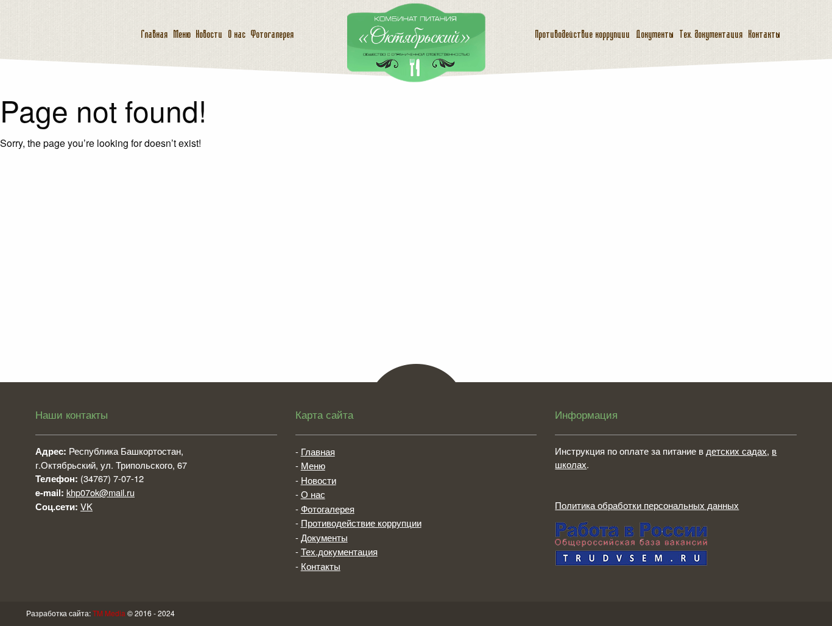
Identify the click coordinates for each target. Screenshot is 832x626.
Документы (655, 34)
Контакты (764, 34)
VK (86, 506)
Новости (209, 34)
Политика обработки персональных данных (647, 505)
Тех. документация (710, 34)
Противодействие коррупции (582, 34)
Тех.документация (339, 551)
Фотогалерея (272, 34)
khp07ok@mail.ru (100, 492)
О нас (236, 34)
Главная (154, 34)
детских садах (736, 450)
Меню (182, 34)
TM (109, 613)
